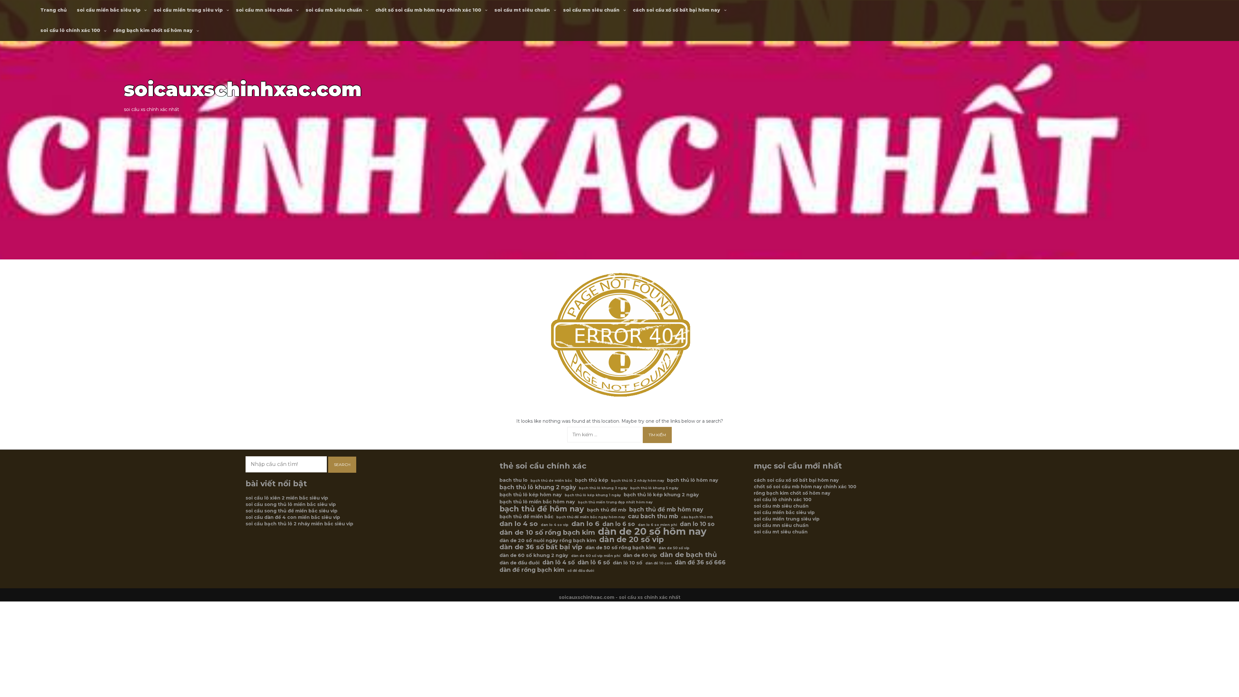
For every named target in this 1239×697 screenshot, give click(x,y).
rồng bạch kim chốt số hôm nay (153, 30)
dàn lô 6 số (594, 562)
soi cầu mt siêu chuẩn (522, 10)
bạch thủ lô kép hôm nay (530, 495)
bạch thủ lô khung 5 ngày (654, 488)
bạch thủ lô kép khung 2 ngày (661, 495)
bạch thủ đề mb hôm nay (666, 509)
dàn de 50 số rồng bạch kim (620, 548)
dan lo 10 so (697, 524)
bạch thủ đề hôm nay (541, 509)
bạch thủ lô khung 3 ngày (603, 488)
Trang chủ (53, 10)
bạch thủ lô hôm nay (692, 480)
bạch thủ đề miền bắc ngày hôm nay (590, 517)
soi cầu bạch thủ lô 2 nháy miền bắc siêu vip (299, 524)
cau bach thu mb (653, 516)
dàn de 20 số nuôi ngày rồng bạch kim (547, 540)
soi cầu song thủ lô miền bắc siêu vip (291, 504)
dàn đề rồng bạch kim (531, 570)
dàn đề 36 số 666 (700, 562)
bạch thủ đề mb (606, 510)
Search (342, 464)
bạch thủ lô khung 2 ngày (537, 487)
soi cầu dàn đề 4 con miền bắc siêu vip (293, 517)
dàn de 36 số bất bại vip (540, 547)
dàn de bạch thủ (688, 554)
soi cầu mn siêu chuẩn (264, 10)
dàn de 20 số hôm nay (652, 531)
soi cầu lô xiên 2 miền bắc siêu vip (287, 498)
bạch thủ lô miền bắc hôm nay (537, 502)
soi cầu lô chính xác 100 (70, 30)
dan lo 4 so (518, 523)
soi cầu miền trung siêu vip (188, 10)
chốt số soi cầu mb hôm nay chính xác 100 (428, 10)
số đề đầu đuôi (580, 571)
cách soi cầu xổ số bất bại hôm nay (676, 10)
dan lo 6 (585, 523)
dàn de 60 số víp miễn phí (595, 556)
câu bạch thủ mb (697, 517)
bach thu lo (513, 480)
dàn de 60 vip (640, 555)
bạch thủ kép (591, 480)
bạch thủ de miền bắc (551, 481)
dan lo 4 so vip (555, 525)
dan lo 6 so (618, 524)
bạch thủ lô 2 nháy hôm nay (637, 481)
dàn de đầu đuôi (519, 563)
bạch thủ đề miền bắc (526, 517)
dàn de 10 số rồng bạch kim (547, 532)
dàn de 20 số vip (631, 539)
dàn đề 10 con (658, 563)
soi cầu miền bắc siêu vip (108, 10)
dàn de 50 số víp (674, 548)
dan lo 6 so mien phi (657, 525)
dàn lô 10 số (627, 563)
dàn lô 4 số (558, 562)
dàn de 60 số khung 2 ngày (533, 555)
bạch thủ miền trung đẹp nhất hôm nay (615, 502)
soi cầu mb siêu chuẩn (334, 10)
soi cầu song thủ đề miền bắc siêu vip (291, 511)
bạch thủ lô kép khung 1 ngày (593, 495)
